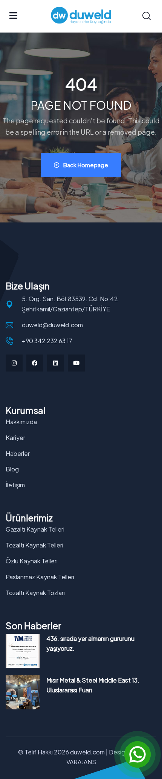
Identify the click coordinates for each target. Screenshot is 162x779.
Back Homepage (85, 164)
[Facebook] (34, 363)
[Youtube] (76, 363)
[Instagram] (14, 363)
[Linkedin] (55, 363)
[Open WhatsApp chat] (137, 754)
